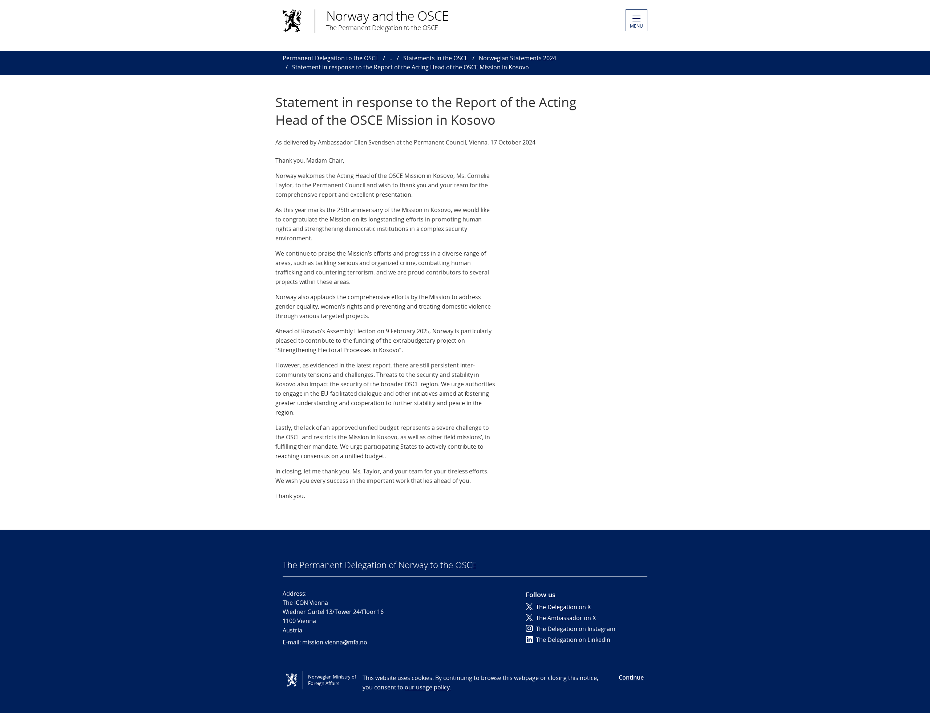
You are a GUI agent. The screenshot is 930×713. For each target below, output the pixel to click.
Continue (631, 677)
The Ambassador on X (566, 618)
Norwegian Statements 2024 (517, 58)
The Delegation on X (563, 607)
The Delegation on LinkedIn (573, 640)
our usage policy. (428, 687)
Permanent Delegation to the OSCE (331, 58)
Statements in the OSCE (435, 58)
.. (390, 58)
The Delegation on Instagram (575, 629)
